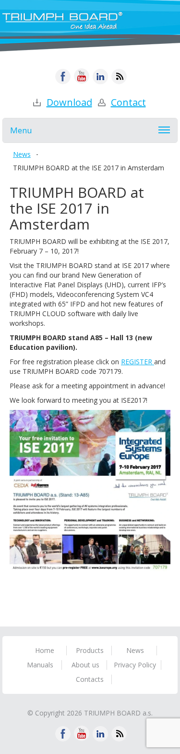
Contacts (90, 679)
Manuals (40, 664)
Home (44, 650)
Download (69, 102)
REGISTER (137, 361)
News (22, 154)
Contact (128, 102)
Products (90, 650)
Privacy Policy (135, 664)
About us (85, 664)
